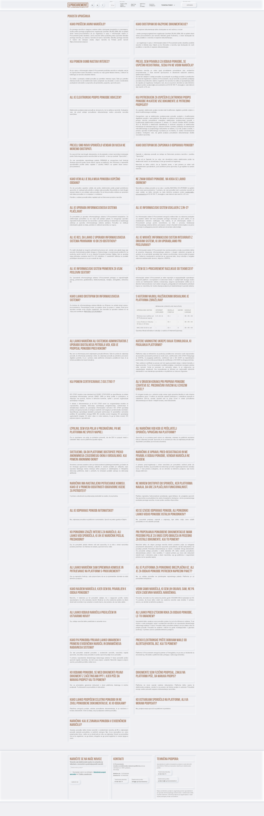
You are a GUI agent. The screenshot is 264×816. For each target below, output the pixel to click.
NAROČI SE (75, 782)
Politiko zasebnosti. (85, 774)
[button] (168, 5)
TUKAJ (114, 254)
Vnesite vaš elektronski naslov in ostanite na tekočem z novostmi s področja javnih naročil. (86, 763)
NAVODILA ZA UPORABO (92, 311)
